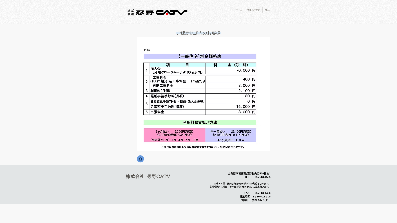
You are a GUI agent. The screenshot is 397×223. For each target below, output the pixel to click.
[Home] (140, 158)
